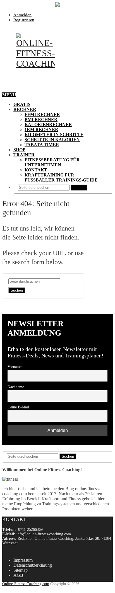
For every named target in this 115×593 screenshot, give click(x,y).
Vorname (14, 366)
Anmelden (22, 15)
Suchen (79, 187)
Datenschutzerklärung (32, 565)
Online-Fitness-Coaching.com (25, 584)
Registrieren (23, 20)
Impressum (23, 560)
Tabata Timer (42, 144)
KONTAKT (36, 170)
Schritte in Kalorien (52, 139)
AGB (18, 575)
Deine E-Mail (18, 407)
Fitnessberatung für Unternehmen (52, 162)
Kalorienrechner (48, 124)
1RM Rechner (41, 129)
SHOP (19, 149)
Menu (9, 94)
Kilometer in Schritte (54, 134)
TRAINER (24, 154)
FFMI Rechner (42, 114)
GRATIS (21, 104)
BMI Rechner (41, 119)
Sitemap (20, 570)
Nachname (16, 387)
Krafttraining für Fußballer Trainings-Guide (61, 177)
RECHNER (24, 109)
